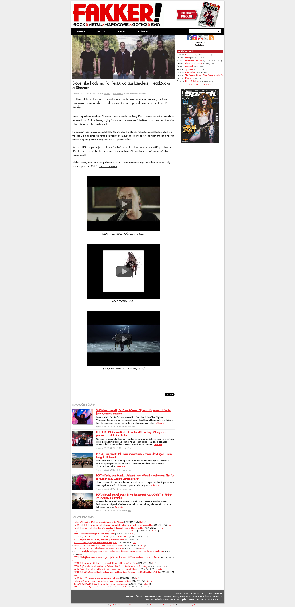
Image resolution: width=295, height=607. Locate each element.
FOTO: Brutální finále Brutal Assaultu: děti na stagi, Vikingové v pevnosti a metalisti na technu (131, 434)
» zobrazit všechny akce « (200, 84)
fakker (119, 605)
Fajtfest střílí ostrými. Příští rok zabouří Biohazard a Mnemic (99, 522)
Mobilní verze (198, 596)
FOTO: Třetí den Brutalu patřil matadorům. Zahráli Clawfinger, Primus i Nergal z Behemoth (134, 456)
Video (132, 534)
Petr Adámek (118, 94)
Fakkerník (147, 584)
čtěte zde (160, 423)
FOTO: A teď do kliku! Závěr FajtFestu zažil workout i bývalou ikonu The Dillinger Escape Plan (113, 525)
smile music (103, 605)
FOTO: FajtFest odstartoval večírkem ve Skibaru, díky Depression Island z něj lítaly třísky (110, 566)
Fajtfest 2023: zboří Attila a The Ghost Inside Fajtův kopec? (98, 546)
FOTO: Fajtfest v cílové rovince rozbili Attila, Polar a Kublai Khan (101, 537)
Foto (129, 448)
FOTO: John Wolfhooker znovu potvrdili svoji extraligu (97, 578)
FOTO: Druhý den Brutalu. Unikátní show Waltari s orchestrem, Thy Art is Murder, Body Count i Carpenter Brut (135, 477)
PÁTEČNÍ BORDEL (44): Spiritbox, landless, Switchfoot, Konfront (101, 584)
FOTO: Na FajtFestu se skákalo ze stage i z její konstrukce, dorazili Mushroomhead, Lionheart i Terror (116, 557)
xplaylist (162, 605)
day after (171, 605)
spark (112, 605)
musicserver (141, 605)
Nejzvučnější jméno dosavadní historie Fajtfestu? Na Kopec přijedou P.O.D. (105, 531)
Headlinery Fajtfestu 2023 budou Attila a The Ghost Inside (98, 548)
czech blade (129, 605)
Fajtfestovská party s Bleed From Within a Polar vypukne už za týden (102, 581)
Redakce (167, 596)
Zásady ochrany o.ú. (182, 596)
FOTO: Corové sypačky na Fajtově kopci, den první (95, 543)
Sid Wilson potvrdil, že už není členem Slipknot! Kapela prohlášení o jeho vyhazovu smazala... (133, 412)
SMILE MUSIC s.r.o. (197, 594)
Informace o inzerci (153, 596)
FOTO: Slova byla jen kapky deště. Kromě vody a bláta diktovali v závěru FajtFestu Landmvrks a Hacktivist (118, 551)
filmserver (182, 605)
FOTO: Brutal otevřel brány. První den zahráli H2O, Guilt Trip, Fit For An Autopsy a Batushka (134, 496)
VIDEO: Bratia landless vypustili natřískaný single (94, 534)
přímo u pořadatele (108, 166)
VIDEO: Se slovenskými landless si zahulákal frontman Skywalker (101, 587)
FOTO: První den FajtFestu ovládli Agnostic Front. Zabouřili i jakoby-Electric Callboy (109, 528)
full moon (153, 605)
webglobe (192, 605)
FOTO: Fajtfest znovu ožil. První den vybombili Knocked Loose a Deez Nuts (105, 563)
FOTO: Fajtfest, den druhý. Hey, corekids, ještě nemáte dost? (99, 540)
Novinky (107, 94)
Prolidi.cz (218, 594)
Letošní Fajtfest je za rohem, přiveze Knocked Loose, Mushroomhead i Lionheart (107, 569)
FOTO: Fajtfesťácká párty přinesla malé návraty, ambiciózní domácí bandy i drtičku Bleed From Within (117, 572)
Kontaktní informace (134, 596)
